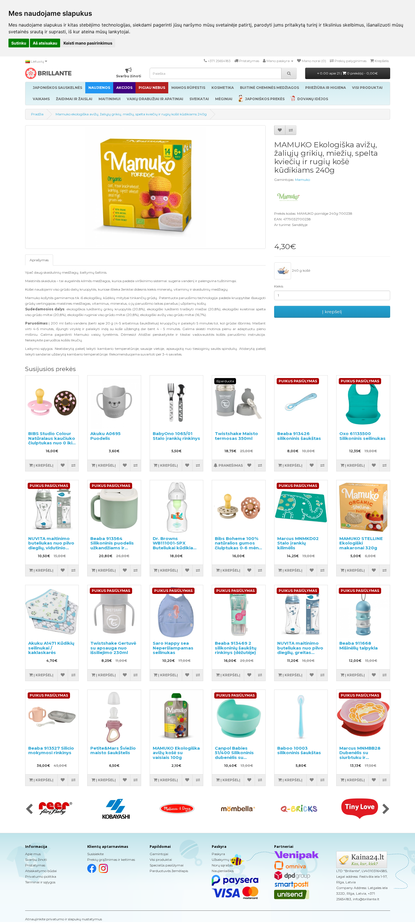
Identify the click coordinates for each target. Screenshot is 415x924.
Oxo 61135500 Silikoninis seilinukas (362, 436)
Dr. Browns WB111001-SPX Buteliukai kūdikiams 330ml (176, 545)
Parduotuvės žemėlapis (169, 871)
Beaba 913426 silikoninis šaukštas (299, 436)
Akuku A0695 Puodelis (105, 436)
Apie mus (33, 854)
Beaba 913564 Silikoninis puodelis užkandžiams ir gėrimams (112, 545)
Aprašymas (39, 260)
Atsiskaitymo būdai (41, 871)
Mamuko (302, 179)
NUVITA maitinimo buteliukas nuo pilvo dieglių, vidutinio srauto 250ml (51, 545)
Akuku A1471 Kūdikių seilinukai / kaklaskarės (51, 647)
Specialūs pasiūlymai (167, 865)
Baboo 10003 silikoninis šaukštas (299, 750)
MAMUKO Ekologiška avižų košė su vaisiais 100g (176, 752)
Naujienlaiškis (223, 871)
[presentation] (29, 809)
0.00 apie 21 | (348, 73)
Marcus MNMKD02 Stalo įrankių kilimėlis (298, 543)
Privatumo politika (40, 876)
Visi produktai (161, 859)
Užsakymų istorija (226, 859)
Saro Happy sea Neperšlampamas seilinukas (173, 647)
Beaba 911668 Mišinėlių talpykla (358, 645)
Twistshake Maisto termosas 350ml (236, 436)
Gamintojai (159, 854)
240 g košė (300, 270)
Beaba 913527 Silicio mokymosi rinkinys (51, 750)
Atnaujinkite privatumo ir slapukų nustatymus (63, 919)
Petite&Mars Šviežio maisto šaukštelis (113, 750)
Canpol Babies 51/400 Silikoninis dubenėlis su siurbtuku (234, 755)
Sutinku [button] (18, 43)
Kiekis (278, 286)
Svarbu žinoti (36, 859)
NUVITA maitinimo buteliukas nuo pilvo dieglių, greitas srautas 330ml (300, 650)
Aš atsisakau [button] (45, 43)
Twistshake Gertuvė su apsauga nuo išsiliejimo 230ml (113, 647)
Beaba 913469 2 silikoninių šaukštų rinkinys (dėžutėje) (235, 647)
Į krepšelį (332, 311)
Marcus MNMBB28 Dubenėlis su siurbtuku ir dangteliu (360, 755)
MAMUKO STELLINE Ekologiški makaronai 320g (361, 543)
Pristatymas (35, 865)
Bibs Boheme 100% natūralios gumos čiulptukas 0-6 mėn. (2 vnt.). (237, 545)
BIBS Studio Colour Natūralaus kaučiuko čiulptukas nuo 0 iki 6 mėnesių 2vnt (51, 440)
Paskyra (218, 854)
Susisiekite (95, 854)
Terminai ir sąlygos (40, 882)
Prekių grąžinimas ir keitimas (111, 859)
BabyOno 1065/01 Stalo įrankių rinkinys (176, 436)
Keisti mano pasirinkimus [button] (88, 43)
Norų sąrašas (222, 865)
